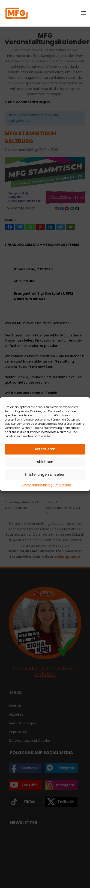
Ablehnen (45, 461)
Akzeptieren (45, 449)
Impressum (63, 485)
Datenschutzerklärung (37, 485)
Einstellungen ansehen (45, 474)
